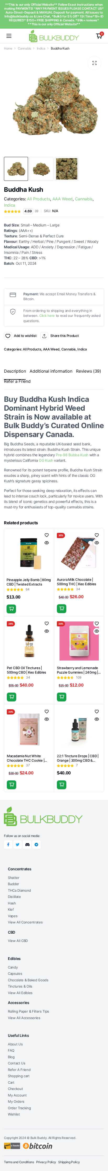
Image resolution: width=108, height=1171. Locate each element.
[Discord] (27, 844)
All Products (38, 198)
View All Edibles (20, 993)
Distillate (14, 897)
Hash (12, 903)
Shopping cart (19, 1076)
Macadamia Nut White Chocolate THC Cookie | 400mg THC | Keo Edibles (26, 760)
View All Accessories (24, 1018)
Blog (11, 1057)
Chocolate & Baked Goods (28, 980)
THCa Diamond (19, 890)
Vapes (12, 916)
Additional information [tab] (51, 371)
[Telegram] (36, 844)
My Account (17, 1095)
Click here (47, 315)
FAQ (11, 1050)
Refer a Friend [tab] (17, 381)
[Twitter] (17, 844)
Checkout (15, 1089)
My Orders (16, 1101)
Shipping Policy (69, 1162)
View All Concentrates (25, 922)
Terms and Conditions (19, 1162)
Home (8, 48)
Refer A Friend (19, 1070)
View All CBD (18, 941)
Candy (13, 967)
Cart (11, 1082)
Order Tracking (19, 1108)
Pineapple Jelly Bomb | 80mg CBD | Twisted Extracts (29, 582)
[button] (94, 63)
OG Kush (46, 460)
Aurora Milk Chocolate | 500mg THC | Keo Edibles (76, 581)
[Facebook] (8, 844)
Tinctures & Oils (20, 986)
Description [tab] (15, 371)
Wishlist (14, 1114)
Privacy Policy (46, 1162)
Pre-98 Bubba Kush (72, 455)
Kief (11, 909)
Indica (41, 48)
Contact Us (16, 1063)
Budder (13, 884)
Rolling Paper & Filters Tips (28, 1011)
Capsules (15, 973)
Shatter (13, 878)
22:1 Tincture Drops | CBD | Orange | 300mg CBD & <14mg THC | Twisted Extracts (78, 762)
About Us (15, 1044)
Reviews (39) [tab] (88, 371)
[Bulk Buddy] (54, 36)
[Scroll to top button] (99, 1147)
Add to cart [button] (11, 609)
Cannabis (24, 48)
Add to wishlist (8, 336)
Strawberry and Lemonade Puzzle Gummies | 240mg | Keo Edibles (77, 672)
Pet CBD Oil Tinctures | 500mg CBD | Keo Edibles (26, 670)
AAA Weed (62, 198)
